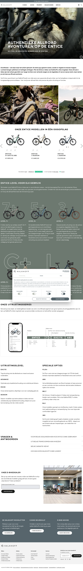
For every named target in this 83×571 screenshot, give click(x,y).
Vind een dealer (8, 491)
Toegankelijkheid (52, 567)
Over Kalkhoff (34, 554)
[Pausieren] (81, 57)
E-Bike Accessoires (5, 560)
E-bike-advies (19, 554)
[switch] (34, 294)
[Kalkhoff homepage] (11, 5)
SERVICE (58, 5)
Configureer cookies (60, 567)
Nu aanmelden (9, 533)
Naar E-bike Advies (65, 533)
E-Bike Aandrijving (20, 557)
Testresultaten (34, 555)
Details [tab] (41, 275)
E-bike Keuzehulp (37, 530)
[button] (25, 5)
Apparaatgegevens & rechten (27, 567)
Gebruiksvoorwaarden (43, 567)
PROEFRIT (39, 5)
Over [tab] (61, 275)
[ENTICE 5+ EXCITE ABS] (15, 139)
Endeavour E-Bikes (5, 557)
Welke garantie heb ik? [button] (40, 446)
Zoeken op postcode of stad (7, 484)
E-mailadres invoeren (64, 552)
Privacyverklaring (16, 567)
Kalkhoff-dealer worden (51, 559)
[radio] (14, 147)
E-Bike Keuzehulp (20, 555)
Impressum (36, 567)
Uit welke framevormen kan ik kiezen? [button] (46, 441)
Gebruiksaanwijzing (50, 555)
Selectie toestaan (41, 299)
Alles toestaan (60, 299)
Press (32, 557)
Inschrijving (77, 555)
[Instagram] (65, 559)
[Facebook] (69, 559)
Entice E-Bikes (4, 559)
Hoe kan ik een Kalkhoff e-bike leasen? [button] (46, 451)
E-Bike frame (19, 560)
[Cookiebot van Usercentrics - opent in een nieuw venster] (63, 271)
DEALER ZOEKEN (49, 5)
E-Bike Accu (19, 559)
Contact (47, 554)
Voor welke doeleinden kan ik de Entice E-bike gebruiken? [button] (54, 437)
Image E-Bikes (4, 555)
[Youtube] (67, 559)
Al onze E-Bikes (5, 554)
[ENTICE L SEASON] (68, 139)
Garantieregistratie (50, 557)
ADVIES (32, 5)
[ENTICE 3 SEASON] (41, 139)
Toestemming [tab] (22, 275)
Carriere (32, 559)
